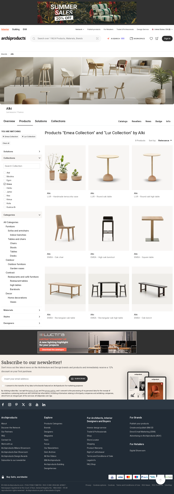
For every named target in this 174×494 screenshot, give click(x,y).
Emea (9, 184)
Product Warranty (94, 448)
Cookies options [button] (99, 485)
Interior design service (96, 428)
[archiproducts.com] (13, 38)
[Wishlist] (151, 38)
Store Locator (93, 440)
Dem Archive (49, 452)
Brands (47, 428)
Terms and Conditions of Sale (100, 456)
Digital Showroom (137, 450)
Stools (13, 247)
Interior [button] (5, 29)
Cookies (111, 485)
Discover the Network (10, 428)
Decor (9, 293)
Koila (9, 203)
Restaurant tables (19, 280)
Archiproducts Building (54, 464)
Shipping (91, 444)
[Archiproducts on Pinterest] (16, 404)
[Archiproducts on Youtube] (37, 404)
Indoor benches (18, 235)
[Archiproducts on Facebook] (4, 404)
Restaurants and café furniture (23, 276)
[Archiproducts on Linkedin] (44, 404)
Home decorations (17, 297)
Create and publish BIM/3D (141, 428)
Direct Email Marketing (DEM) (143, 432)
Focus (46, 444)
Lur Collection (29, 137)
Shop (89, 436)
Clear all (6, 143)
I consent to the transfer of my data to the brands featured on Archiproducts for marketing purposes (44, 386)
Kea (8, 195)
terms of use (33, 391)
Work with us (7, 444)
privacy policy (50, 391)
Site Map (168, 485)
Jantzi (9, 192)
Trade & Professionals (125, 29)
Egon (9, 180)
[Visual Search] (97, 38)
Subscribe (80, 379)
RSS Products (157, 485)
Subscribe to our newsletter (13, 460)
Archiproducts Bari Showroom (14, 452)
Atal (8, 172)
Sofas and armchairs (18, 230)
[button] (80, 29)
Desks (13, 255)
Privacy (88, 485)
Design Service (143, 29)
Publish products (93, 29)
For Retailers (108, 29)
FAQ (3, 436)
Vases (13, 302)
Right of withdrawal (95, 452)
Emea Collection (11, 137)
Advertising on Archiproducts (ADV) (145, 436)
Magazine (48, 436)
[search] (34, 38)
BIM (25, 29)
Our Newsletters (51, 448)
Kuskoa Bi (11, 207)
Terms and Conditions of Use (128, 485)
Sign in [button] (167, 38)
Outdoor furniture (17, 264)
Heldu (9, 188)
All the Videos (50, 456)
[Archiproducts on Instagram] (10, 404)
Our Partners (7, 432)
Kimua (9, 199)
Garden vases (17, 268)
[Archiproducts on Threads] (30, 404)
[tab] (83, 29)
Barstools (15, 289)
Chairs (13, 243)
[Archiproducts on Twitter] (23, 404)
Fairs (46, 440)
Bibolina (10, 176)
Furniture (10, 226)
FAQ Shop (91, 464)
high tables (15, 285)
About (4, 423)
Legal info (91, 460)
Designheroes (50, 468)
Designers (48, 432)
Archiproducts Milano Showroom (15, 448)
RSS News (146, 485)
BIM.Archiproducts (52, 460)
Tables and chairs (17, 239)
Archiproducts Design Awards (14, 456)
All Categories (11, 222)
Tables (13, 251)
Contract (10, 272)
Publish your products (139, 423)
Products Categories (53, 423)
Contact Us (6, 440)
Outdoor (10, 260)
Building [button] (15, 29)
